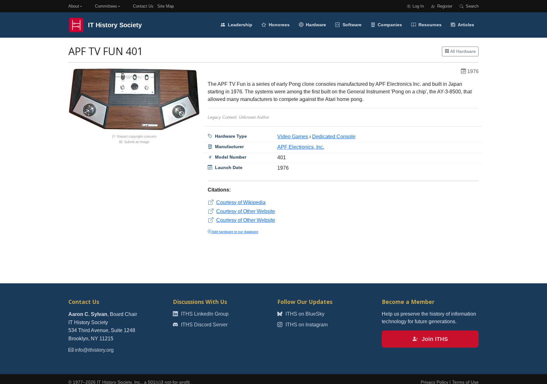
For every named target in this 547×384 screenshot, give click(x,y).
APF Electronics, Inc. (300, 147)
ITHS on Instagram (306, 324)
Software (351, 24)
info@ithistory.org (94, 350)
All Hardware (462, 51)
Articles (465, 24)
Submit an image (136, 142)
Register (444, 6)
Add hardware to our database (234, 232)
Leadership (239, 24)
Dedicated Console (333, 136)
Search (471, 6)
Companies (389, 24)
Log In (417, 6)
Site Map (165, 6)
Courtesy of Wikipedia (241, 202)
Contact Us (143, 6)
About (73, 6)
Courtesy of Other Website (245, 211)
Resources (429, 24)
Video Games (292, 136)
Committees (106, 6)
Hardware (315, 24)
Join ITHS (434, 339)
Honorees (278, 24)
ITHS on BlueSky (304, 314)
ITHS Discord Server (204, 324)
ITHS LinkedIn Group (204, 314)
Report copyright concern (136, 136)
